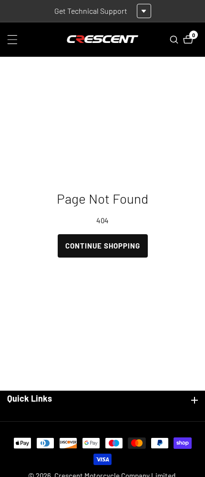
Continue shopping (102, 245)
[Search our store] (175, 39)
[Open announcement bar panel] (144, 11)
